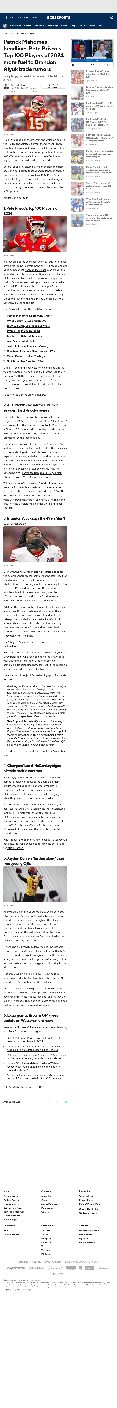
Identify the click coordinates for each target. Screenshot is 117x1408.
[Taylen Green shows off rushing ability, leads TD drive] (77, 189)
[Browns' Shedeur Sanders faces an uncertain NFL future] (77, 93)
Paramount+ (47, 1208)
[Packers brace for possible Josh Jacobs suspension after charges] (77, 157)
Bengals (31, 433)
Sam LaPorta (37, 821)
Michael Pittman (48, 825)
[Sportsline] (36, 1267)
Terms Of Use (86, 1196)
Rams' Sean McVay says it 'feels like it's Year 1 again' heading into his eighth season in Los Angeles (36, 1048)
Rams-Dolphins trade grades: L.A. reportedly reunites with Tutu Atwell (99, 170)
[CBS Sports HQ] (53, 1261)
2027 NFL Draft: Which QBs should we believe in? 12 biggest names (100, 138)
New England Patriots (20, 721)
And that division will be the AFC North (39, 425)
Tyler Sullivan (19, 85)
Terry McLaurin (53, 699)
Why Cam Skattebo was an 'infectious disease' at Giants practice (98, 202)
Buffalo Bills (27, 341)
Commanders (37, 627)
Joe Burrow (46, 473)
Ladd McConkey (38, 765)
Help (5, 1230)
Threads (45, 1250)
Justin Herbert (15, 848)
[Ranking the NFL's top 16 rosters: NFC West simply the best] (77, 109)
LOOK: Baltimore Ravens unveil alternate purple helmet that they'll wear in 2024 (34, 1040)
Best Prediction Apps (14, 1211)
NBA (49, 156)
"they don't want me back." (18, 635)
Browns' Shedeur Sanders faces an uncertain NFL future (99, 90)
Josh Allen (13, 341)
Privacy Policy (86, 1200)
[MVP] (89, 1267)
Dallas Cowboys (35, 356)
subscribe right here (17, 187)
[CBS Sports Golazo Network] (81, 1261)
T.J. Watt (12, 336)
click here (40, 394)
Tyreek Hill (13, 331)
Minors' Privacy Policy (90, 1204)
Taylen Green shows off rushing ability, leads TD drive (98, 186)
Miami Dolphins (30, 331)
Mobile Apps (10, 1219)
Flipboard (46, 1254)
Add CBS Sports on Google (54, 86)
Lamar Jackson (30, 473)
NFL (5, 152)
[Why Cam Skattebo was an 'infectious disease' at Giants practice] (77, 205)
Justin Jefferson (16, 346)
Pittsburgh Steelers (30, 336)
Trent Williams (15, 326)
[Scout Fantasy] (103, 1267)
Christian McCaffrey (19, 351)
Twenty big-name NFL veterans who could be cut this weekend (99, 218)
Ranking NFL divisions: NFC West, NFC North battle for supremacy (98, 122)
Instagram (46, 1238)
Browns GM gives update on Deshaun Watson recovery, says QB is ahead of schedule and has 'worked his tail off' (33, 1067)
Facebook (46, 1242)
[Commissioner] (74, 1267)
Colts (37, 452)
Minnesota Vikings (38, 346)
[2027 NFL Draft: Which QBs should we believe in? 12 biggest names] (77, 141)
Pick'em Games (11, 1196)
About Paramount (50, 1204)
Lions (15, 821)
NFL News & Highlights (27, 34)
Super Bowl (38, 274)
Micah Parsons (15, 356)
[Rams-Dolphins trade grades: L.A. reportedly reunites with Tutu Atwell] (77, 173)
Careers (45, 1200)
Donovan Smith (12, 829)
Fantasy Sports (11, 1200)
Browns (28, 294)
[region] (92, 51)
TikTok (44, 1234)
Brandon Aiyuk (54, 179)
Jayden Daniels (12, 631)
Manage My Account (89, 1230)
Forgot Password (87, 1242)
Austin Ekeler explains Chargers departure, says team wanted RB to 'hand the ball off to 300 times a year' (37, 1076)
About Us (46, 1196)
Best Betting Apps (12, 1208)
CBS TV (45, 1211)
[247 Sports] (16, 1267)
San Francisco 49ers (37, 326)
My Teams (84, 1238)
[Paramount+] (55, 1267)
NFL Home (8, 34)
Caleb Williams (25, 982)
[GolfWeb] (58, 1273)
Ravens (42, 433)
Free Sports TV (11, 1204)
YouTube (45, 1230)
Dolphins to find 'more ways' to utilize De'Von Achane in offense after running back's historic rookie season (37, 1056)
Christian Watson (28, 825)
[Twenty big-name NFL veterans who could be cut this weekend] (77, 220)
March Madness (11, 1215)
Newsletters (85, 1234)
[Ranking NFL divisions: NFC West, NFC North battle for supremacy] (77, 125)
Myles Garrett (44, 298)
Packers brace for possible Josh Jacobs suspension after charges (100, 154)
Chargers (15, 765)
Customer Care (11, 1234)
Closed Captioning (88, 1209)
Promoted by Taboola (56, 1102)
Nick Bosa (13, 361)
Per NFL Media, (12, 804)
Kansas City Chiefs (35, 270)
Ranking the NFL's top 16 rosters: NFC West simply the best (99, 106)
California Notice (88, 1213)
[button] (5, 17)
